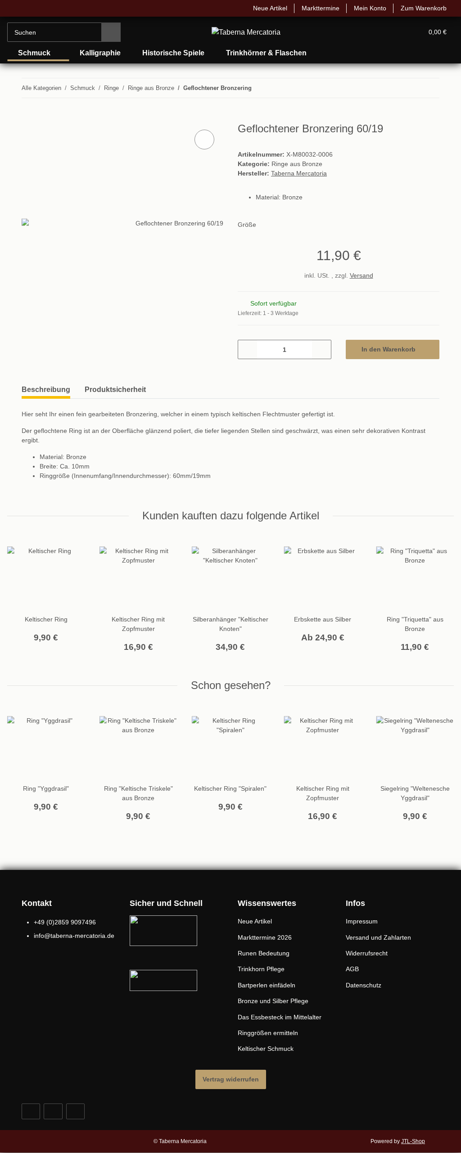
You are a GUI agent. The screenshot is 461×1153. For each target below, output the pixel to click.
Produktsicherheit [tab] (115, 391)
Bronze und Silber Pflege (275, 1003)
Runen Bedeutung (265, 955)
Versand (362, 277)
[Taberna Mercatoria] (246, 32)
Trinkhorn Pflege (262, 971)
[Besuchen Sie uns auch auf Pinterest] (53, 1113)
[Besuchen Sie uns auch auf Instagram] (75, 1113)
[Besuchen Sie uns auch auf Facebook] (31, 1113)
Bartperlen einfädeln (269, 987)
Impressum (363, 923)
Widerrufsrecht (369, 955)
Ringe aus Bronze (297, 165)
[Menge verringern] (248, 351)
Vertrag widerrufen (231, 1081)
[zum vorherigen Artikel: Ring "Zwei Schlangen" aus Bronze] (410, 88)
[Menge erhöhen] (321, 351)
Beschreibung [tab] (46, 391)
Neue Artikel (260, 8)
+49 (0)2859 (64, 924)
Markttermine (313, 8)
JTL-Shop (414, 1143)
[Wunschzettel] (399, 32)
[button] (381, 32)
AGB (352, 971)
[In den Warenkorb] (29, 118)
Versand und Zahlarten (381, 939)
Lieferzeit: (269, 315)
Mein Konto (366, 8)
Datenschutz (365, 987)
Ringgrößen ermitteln (270, 1035)
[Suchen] (111, 32)
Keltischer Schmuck (267, 1050)
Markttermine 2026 (266, 939)
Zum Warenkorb (422, 8)
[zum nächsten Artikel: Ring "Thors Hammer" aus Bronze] (429, 88)
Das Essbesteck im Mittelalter (282, 1019)
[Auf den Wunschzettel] (204, 140)
